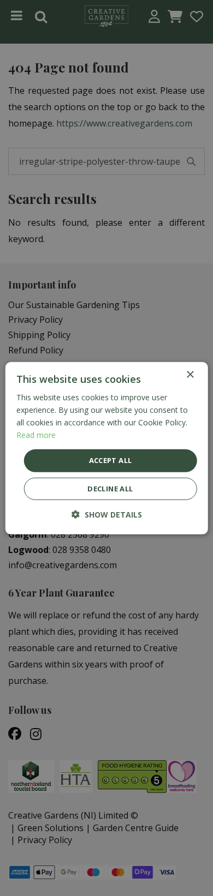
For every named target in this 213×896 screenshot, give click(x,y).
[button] (107, 514)
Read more (36, 435)
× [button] (190, 374)
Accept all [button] (110, 460)
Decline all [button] (110, 489)
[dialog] (106, 448)
